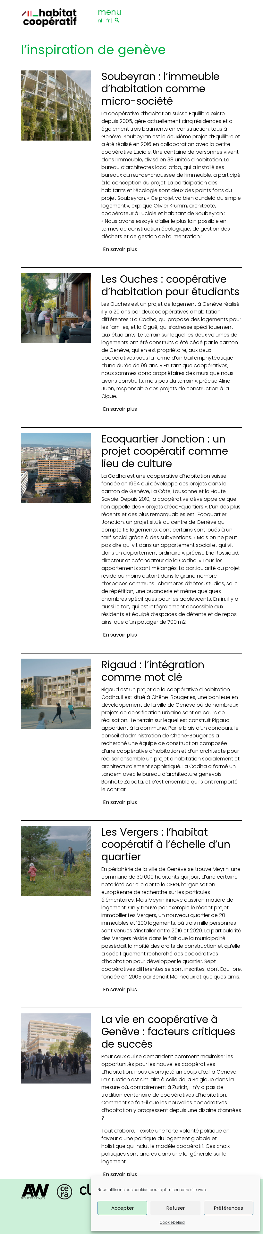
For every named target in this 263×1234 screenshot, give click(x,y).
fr (108, 20)
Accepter (122, 1208)
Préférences (228, 1208)
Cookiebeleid (172, 1222)
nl (100, 20)
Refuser (175, 1208)
